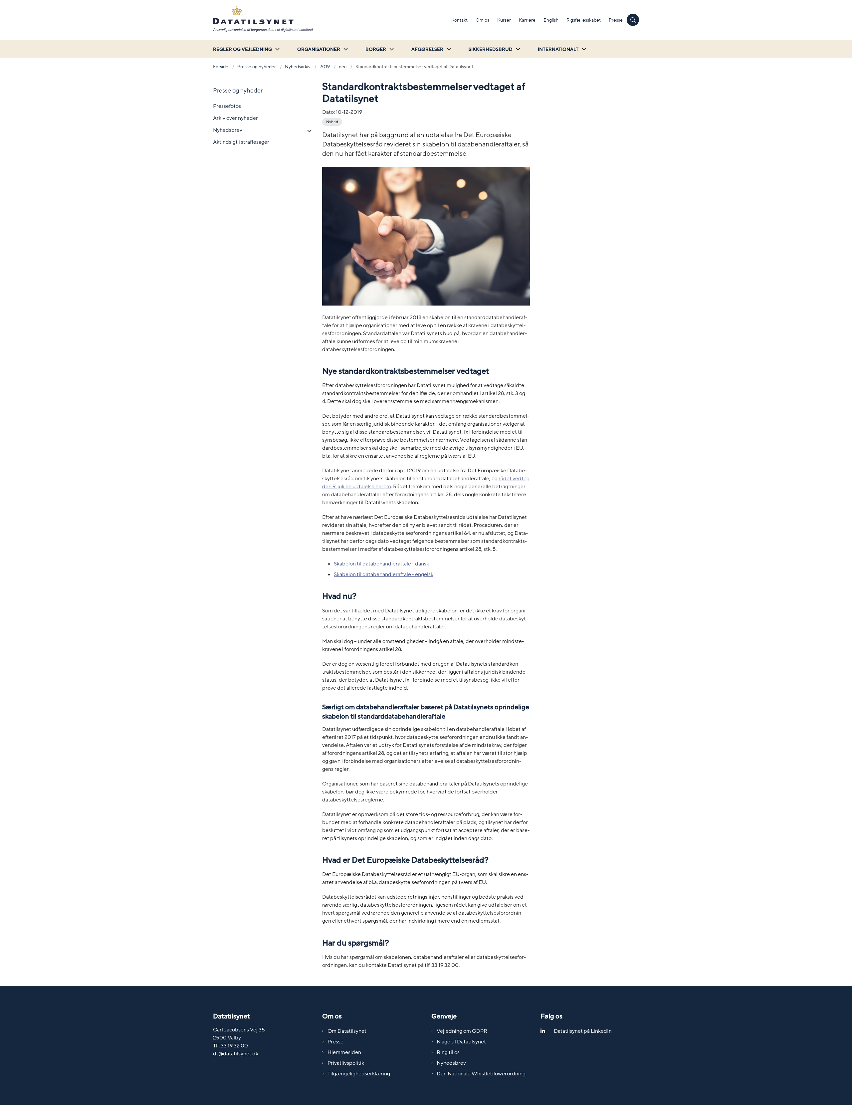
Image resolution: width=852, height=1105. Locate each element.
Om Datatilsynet (346, 1031)
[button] (308, 131)
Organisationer (318, 49)
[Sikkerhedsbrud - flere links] (517, 49)
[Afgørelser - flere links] (448, 49)
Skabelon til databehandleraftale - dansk (381, 563)
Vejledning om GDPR (462, 1031)
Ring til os (448, 1052)
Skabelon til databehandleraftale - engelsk (383, 574)
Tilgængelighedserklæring (358, 1073)
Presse (335, 1041)
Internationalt (558, 49)
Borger (375, 49)
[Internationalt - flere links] (583, 49)
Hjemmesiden (344, 1052)
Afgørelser (427, 49)
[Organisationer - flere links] (344, 49)
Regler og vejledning (242, 49)
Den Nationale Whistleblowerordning (481, 1073)
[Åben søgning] (633, 20)
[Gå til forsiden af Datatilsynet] (330, 20)
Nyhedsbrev (451, 1063)
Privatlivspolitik (345, 1063)
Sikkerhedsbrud (491, 49)
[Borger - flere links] (390, 49)
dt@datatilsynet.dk (235, 1053)
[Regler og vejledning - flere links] (276, 49)
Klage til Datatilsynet (461, 1041)
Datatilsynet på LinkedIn (583, 1031)
